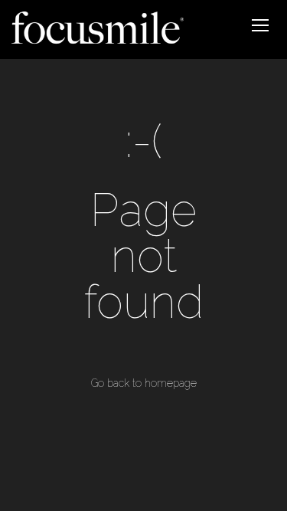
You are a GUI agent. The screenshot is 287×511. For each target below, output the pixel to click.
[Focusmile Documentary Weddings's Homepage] (97, 29)
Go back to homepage (144, 383)
